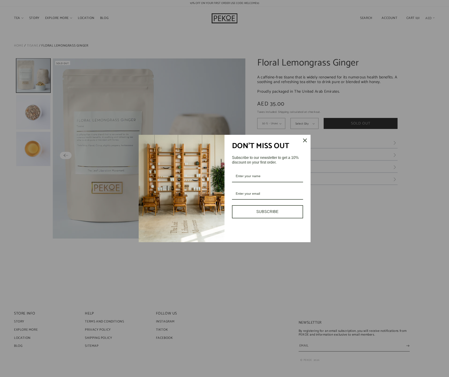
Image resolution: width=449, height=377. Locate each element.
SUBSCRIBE (267, 212)
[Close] (305, 140)
